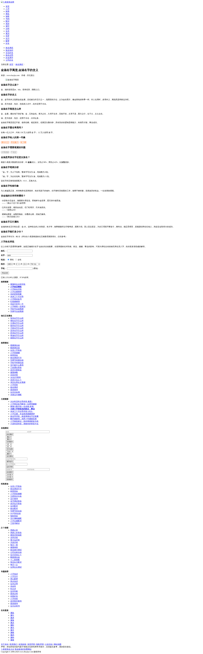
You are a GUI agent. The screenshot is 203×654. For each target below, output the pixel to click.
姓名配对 (14, 509)
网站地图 (57, 644)
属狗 (12, 637)
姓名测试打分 (16, 358)
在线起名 (14, 596)
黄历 (7, 34)
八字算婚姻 (15, 353)
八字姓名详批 (16, 289)
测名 (7, 14)
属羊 (12, 630)
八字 (7, 9)
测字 (7, 26)
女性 (19, 260)
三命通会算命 (16, 368)
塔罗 (7, 36)
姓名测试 (9, 48)
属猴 (12, 633)
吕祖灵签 (14, 375)
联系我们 (13, 644)
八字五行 (14, 576)
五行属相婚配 (16, 518)
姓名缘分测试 (16, 550)
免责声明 (31, 644)
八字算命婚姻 (16, 494)
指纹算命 (14, 516)
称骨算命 (14, 355)
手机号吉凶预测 (16, 309)
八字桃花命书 (16, 299)
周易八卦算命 (16, 533)
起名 (7, 43)
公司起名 (9, 60)
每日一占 (14, 565)
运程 (7, 29)
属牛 (12, 615)
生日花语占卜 (16, 555)
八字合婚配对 (16, 521)
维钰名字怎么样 (16, 321)
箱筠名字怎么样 (16, 326)
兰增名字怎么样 (16, 323)
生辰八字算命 (16, 350)
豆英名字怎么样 (16, 331)
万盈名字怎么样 (16, 328)
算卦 (7, 24)
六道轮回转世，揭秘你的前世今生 (24, 424)
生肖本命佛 (15, 392)
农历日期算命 (16, 370)
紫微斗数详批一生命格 (22, 406)
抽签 (7, 16)
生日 (7, 38)
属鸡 (12, 635)
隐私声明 (40, 644)
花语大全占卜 (16, 380)
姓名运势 (9, 55)
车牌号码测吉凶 (16, 360)
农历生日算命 (16, 504)
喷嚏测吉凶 (15, 345)
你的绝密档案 (16, 294)
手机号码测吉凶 (16, 363)
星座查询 (14, 390)
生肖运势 (14, 584)
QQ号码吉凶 (15, 513)
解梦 (7, 41)
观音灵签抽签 (16, 535)
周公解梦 (14, 579)
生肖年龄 (14, 591)
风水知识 (14, 581)
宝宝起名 (9, 53)
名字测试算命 (16, 501)
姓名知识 (9, 50)
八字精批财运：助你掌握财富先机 (24, 421)
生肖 (7, 31)
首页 (7, 6)
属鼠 (12, 613)
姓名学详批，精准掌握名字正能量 (24, 416)
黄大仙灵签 (15, 540)
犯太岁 (13, 589)
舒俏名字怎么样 (16, 333)
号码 (7, 19)
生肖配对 (14, 506)
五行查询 (14, 499)
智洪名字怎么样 (16, 318)
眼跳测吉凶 (15, 348)
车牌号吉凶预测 (16, 311)
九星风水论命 (16, 496)
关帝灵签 (14, 538)
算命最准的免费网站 (23, 649)
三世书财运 (15, 523)
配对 (7, 21)
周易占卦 (14, 530)
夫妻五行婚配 (16, 395)
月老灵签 (14, 542)
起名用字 (9, 58)
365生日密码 (15, 377)
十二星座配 (15, 560)
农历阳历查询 (16, 601)
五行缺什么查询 (16, 365)
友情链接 (22, 644)
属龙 (12, 623)
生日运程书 (15, 606)
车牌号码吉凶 (16, 511)
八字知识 (14, 574)
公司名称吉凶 (16, 552)
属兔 (12, 620)
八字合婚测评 (16, 292)
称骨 (7, 11)
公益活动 (49, 644)
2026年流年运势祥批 (21, 401)
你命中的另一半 (16, 304)
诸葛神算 (14, 547)
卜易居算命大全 (7, 649)
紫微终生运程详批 (17, 284)
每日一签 (14, 545)
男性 (12, 260)
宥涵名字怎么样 (16, 335)
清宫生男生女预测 (17, 382)
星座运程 (14, 594)
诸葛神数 (14, 372)
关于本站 (4, 644)
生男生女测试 (16, 567)
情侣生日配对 (16, 562)
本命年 (13, 586)
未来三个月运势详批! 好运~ (21, 411)
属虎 (12, 618)
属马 (12, 628)
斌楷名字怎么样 (16, 338)
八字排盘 (14, 385)
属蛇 (12, 625)
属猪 (12, 640)
